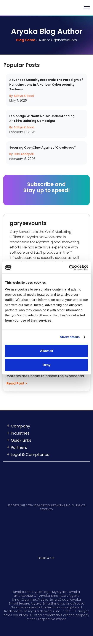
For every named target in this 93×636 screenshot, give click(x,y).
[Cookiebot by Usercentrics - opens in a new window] (69, 267)
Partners (19, 447)
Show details (70, 337)
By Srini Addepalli (21, 154)
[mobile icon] (87, 8)
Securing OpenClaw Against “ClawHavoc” (42, 147)
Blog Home (25, 40)
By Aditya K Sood (21, 96)
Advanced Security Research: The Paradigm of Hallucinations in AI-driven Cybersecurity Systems (46, 84)
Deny (46, 365)
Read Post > (16, 383)
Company (20, 426)
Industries (20, 433)
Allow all (46, 351)
